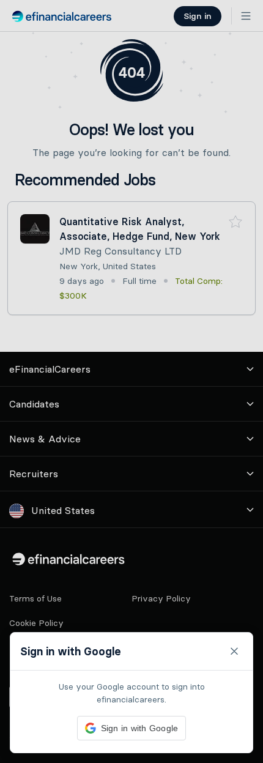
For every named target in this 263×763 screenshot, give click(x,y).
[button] (131, 381)
